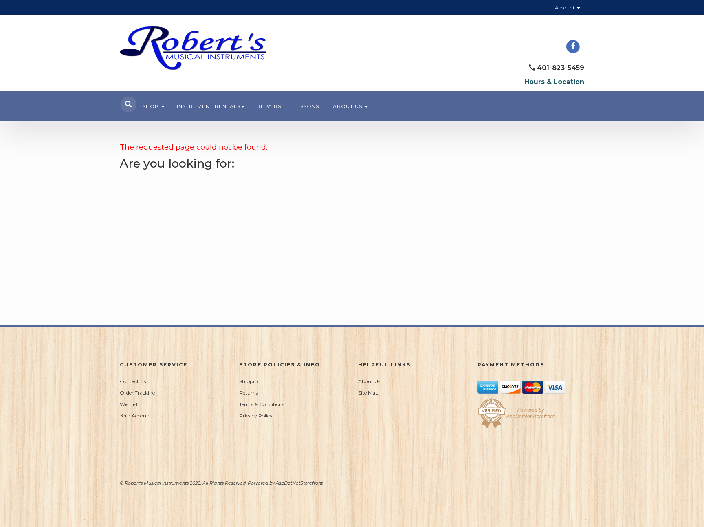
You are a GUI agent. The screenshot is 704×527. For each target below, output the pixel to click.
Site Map (368, 393)
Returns (248, 393)
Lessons (306, 106)
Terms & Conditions (261, 404)
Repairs (269, 106)
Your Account (136, 415)
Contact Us (133, 381)
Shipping (250, 381)
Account (565, 7)
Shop (152, 106)
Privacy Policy (256, 415)
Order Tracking (138, 393)
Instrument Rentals (208, 106)
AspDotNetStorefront (299, 483)
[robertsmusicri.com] (193, 48)
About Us (348, 106)
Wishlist (129, 404)
